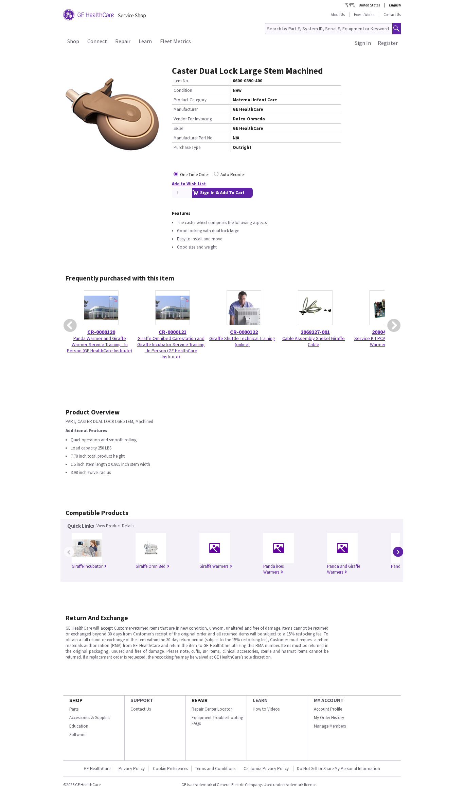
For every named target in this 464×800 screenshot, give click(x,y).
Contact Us (392, 14)
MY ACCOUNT (329, 700)
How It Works (364, 14)
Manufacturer (186, 109)
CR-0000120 (101, 331)
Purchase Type (187, 147)
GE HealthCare (97, 768)
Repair (122, 41)
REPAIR (200, 700)
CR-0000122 (244, 331)
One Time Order (194, 174)
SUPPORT (141, 700)
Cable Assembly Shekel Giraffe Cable (313, 341)
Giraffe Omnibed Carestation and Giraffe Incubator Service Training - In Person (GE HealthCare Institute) (171, 347)
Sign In (363, 42)
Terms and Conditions (215, 768)
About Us (338, 14)
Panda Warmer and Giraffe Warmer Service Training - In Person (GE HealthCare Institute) (99, 344)
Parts (73, 709)
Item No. (181, 81)
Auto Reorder (232, 174)
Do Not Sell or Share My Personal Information (338, 768)
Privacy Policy (132, 768)
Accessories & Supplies (89, 717)
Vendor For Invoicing (193, 119)
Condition (183, 90)
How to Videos (266, 709)
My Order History (329, 717)
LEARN (260, 700)
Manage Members (330, 726)
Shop (73, 41)
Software (77, 734)
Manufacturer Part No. (194, 138)
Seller (178, 128)
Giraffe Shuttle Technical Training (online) (242, 341)
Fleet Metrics (175, 41)
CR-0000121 (172, 331)
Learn (145, 41)
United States (369, 5)
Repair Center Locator (212, 709)
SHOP (76, 700)
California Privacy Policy (267, 768)
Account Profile (328, 709)
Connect (97, 41)
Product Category (190, 100)
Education (78, 726)
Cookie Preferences (170, 768)
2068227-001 (315, 331)
